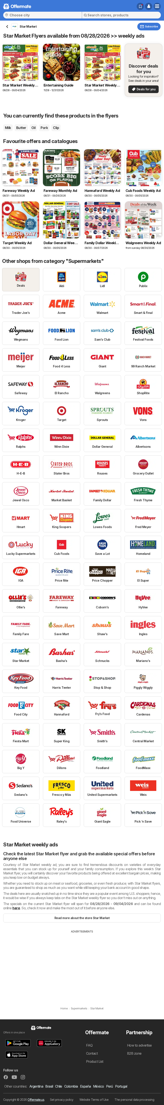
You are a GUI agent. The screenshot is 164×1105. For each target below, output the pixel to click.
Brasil (49, 1086)
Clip (56, 128)
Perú (109, 1086)
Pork (44, 128)
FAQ (89, 1045)
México (98, 1086)
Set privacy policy (61, 1099)
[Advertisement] (82, 965)
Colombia (71, 1086)
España (85, 1086)
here (16, 908)
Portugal (121, 1086)
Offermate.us (36, 1099)
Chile (58, 1086)
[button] (148, 6)
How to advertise (139, 1045)
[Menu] (157, 6)
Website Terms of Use (94, 1099)
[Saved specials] (140, 6)
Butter (21, 128)
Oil (33, 128)
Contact (92, 1053)
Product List (94, 1061)
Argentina (36, 1086)
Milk (8, 128)
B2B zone (134, 1053)
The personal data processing (134, 1099)
